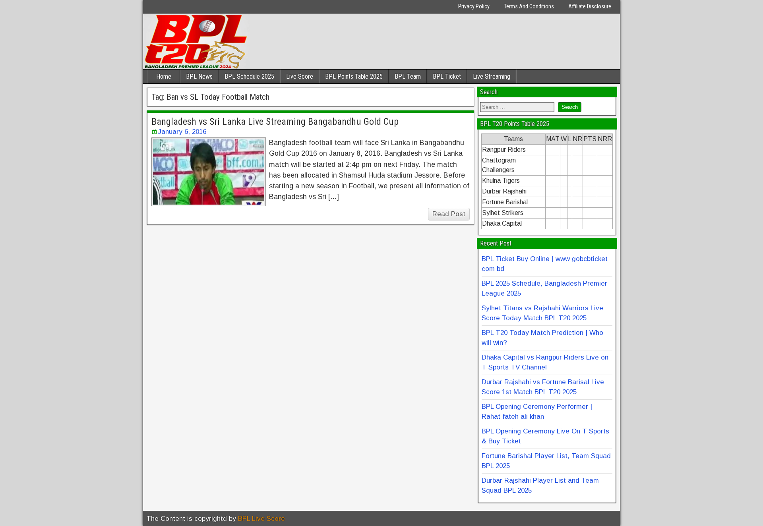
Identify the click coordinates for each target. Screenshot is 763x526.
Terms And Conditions (529, 6)
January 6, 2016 (182, 131)
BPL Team (408, 76)
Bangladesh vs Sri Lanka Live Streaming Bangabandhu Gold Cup (275, 121)
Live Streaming (491, 76)
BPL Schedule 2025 (249, 76)
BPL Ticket (447, 76)
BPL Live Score (261, 518)
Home (163, 76)
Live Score (299, 76)
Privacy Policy (474, 6)
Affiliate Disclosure (589, 6)
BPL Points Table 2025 (354, 76)
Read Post (448, 214)
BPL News (199, 76)
